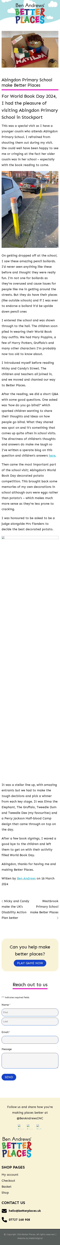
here (52, 455)
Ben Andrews (26, 878)
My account (10, 1174)
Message (7, 1049)
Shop (5, 1192)
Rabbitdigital (36, 1238)
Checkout (8, 1180)
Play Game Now (30, 963)
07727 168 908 (19, 1220)
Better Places (28, 1234)
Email (6, 1032)
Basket (7, 1186)
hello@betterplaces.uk (25, 1211)
